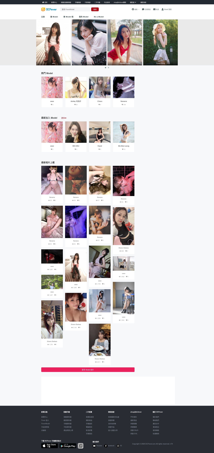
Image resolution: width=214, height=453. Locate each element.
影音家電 (89, 430)
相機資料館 (67, 417)
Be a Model (99, 16)
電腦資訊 (89, 427)
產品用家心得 (68, 430)
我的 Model (83, 16)
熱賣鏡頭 (134, 427)
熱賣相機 (134, 423)
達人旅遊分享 (113, 430)
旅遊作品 (111, 427)
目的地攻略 (112, 423)
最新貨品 (134, 420)
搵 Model (54, 16)
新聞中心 (44, 417)
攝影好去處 (113, 417)
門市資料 (134, 417)
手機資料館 (67, 423)
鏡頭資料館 (67, 420)
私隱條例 (156, 433)
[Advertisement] (154, 90)
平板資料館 (67, 427)
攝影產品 (89, 420)
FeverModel (45, 423)
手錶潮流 (89, 433)
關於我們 (156, 417)
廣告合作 (156, 423)
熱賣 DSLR (134, 430)
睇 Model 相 (68, 16)
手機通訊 (89, 423)
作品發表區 (45, 427)
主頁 (43, 16)
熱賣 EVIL (134, 433)
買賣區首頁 (90, 417)
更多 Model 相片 (88, 369)
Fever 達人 (45, 420)
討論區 (43, 430)
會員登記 (156, 427)
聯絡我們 (156, 420)
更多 (63, 118)
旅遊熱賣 (111, 420)
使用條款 (156, 430)
